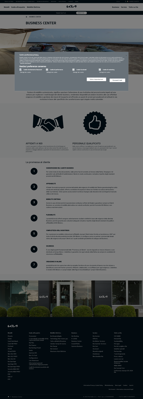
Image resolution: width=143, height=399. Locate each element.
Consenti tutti (117, 80)
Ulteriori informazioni (25, 63)
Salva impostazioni (96, 79)
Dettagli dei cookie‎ (25, 72)
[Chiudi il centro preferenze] (126, 55)
